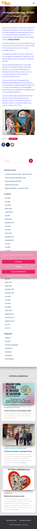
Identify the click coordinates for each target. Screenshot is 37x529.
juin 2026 (7, 198)
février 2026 (8, 208)
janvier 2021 (8, 286)
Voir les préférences (18, 272)
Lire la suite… (23, 462)
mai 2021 (7, 279)
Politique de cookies (11, 275)
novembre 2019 (9, 317)
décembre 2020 (9, 289)
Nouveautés (8, 355)
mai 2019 (7, 328)
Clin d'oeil (8, 341)
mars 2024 (8, 229)
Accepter (18, 261)
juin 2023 (7, 243)
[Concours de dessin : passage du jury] (18, 434)
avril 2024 (8, 226)
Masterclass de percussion (14, 496)
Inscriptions (8, 352)
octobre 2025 (8, 212)
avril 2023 (8, 250)
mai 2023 (7, 247)
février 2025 (8, 219)
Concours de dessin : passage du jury (18, 451)
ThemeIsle (25, 524)
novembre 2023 (9, 240)
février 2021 (8, 282)
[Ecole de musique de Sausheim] (6, 3)
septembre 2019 (9, 321)
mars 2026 (8, 205)
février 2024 (8, 233)
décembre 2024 (9, 222)
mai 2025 (7, 215)
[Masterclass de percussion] (18, 479)
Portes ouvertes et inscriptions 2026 (15, 177)
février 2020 (8, 310)
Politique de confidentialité (23, 275)
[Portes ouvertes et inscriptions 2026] (18, 393)
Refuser (18, 267)
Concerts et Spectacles (11, 345)
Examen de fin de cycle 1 (12, 184)
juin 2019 (7, 324)
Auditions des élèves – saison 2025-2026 (16, 188)
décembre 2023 (9, 236)
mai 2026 (7, 201)
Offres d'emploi (9, 359)
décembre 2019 (9, 314)
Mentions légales (11, 520)
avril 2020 (8, 303)
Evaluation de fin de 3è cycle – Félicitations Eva (18, 174)
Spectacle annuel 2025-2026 (13, 181)
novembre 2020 (9, 293)
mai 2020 (7, 300)
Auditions (7, 338)
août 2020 (8, 296)
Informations (13, 138)
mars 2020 (8, 307)
